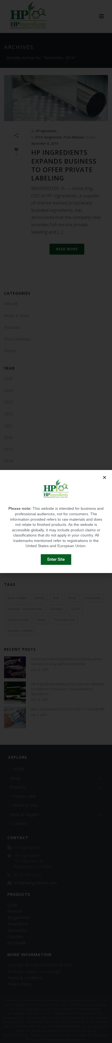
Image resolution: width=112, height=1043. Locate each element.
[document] (56, 521)
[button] (104, 477)
